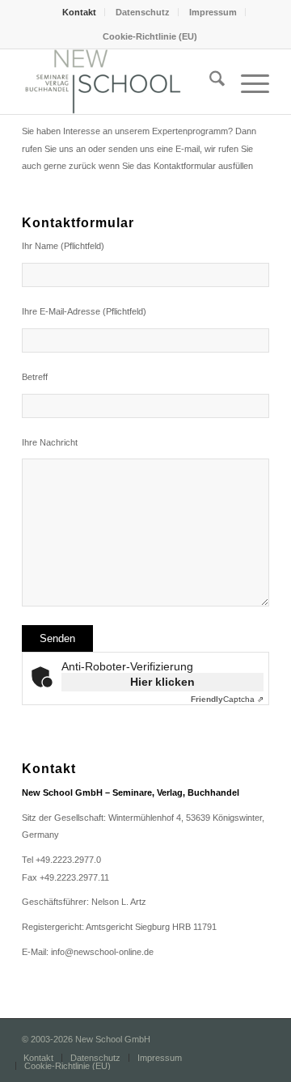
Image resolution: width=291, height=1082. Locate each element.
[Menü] (247, 81)
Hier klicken (162, 681)
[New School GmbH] (121, 81)
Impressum (213, 12)
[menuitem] (79, 12)
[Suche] (209, 81)
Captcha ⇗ (227, 699)
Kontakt (79, 12)
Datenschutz (143, 12)
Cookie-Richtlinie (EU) (150, 36)
